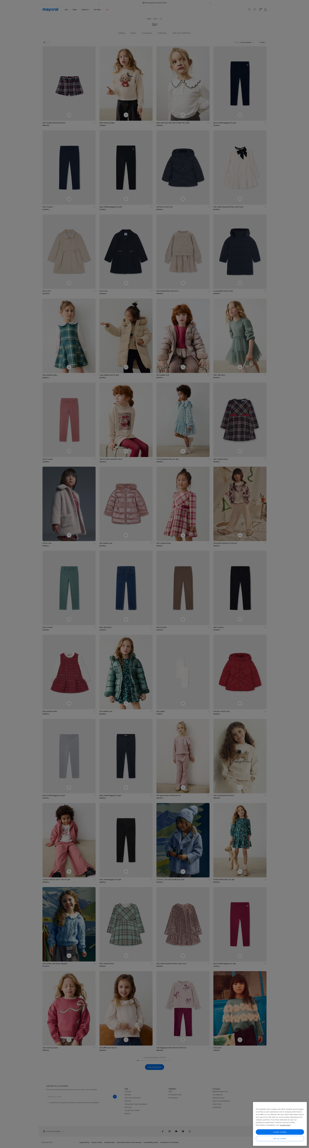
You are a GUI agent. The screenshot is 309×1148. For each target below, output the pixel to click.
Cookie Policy (285, 1125)
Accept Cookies (280, 1132)
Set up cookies (280, 1138)
